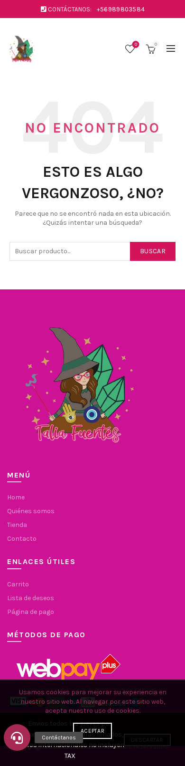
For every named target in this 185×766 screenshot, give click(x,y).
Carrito (18, 584)
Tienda (17, 525)
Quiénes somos (31, 511)
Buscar (153, 251)
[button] (17, 737)
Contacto (22, 539)
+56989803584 (121, 9)
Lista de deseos (136, 44)
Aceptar (92, 731)
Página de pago (30, 612)
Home (16, 497)
